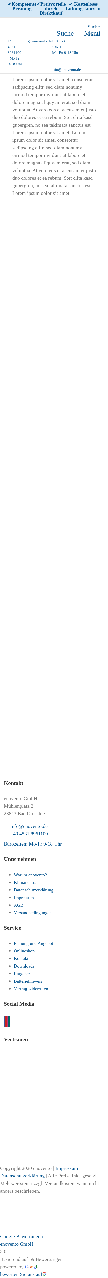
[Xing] (9, 1021)
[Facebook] (4, 1021)
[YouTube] (6, 1021)
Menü (92, 33)
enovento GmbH (16, 1244)
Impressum (66, 1168)
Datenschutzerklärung (22, 1175)
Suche (94, 26)
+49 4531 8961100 (29, 833)
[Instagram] (7, 1021)
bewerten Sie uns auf (21, 1274)
